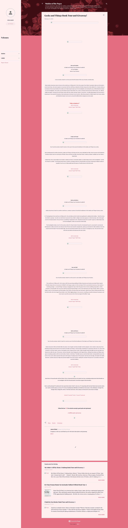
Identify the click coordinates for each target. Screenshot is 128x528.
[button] (104, 15)
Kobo (79, 107)
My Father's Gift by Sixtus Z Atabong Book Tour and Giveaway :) (64, 467)
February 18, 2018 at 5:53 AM (64, 429)
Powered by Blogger (75, 521)
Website (66, 395)
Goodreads (83, 395)
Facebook (70, 395)
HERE (66, 408)
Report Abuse (4, 62)
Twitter (74, 395)
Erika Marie (10, 20)
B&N (77, 107)
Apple (74, 107)
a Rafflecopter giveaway (74, 413)
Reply (51, 433)
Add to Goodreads (74, 105)
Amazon (70, 107)
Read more (101, 480)
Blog (49, 423)
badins (78, 524)
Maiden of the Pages (53, 3)
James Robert (53, 429)
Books (53, 423)
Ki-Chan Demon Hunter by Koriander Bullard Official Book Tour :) (66, 485)
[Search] (106, 4)
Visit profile (10, 23)
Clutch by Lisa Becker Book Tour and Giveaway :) (60, 502)
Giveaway (59, 423)
